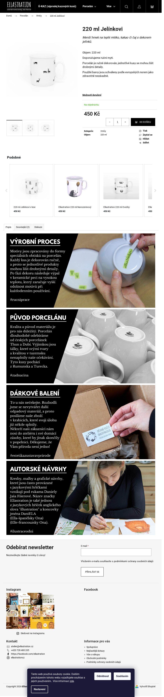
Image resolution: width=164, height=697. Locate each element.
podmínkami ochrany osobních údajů (133, 561)
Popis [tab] (8, 227)
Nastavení (39, 689)
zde (72, 681)
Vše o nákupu (93, 654)
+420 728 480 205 (20, 650)
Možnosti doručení (91, 95)
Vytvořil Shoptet (148, 686)
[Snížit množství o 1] (110, 122)
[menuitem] (57, 6)
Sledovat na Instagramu (33, 633)
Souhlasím (122, 676)
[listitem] (31, 190)
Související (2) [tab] (23, 227)
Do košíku (145, 122)
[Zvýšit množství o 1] (125, 122)
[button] (6, 190)
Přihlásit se (92, 572)
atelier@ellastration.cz (22, 646)
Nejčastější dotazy (95, 651)
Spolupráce (92, 647)
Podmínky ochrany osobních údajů (103, 662)
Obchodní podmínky (96, 658)
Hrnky (103, 131)
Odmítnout (103, 676)
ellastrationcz (18, 657)
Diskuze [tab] (38, 227)
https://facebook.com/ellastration (28, 654)
